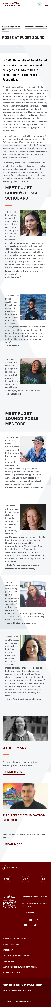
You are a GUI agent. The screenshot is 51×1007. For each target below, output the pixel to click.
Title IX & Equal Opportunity (16, 955)
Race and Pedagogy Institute (17, 990)
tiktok (35, 925)
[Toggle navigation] (46, 4)
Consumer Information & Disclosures (20, 967)
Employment (8, 961)
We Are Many (15, 747)
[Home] (9, 901)
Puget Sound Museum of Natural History (22, 984)
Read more (13, 772)
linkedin (37, 920)
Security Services (11, 944)
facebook (24, 920)
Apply (25, 879)
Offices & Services (11, 972)
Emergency (8, 949)
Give (44, 879)
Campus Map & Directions (14, 938)
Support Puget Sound (11, 26)
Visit (6, 879)
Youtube (25, 925)
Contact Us (30, 912)
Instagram (30, 920)
